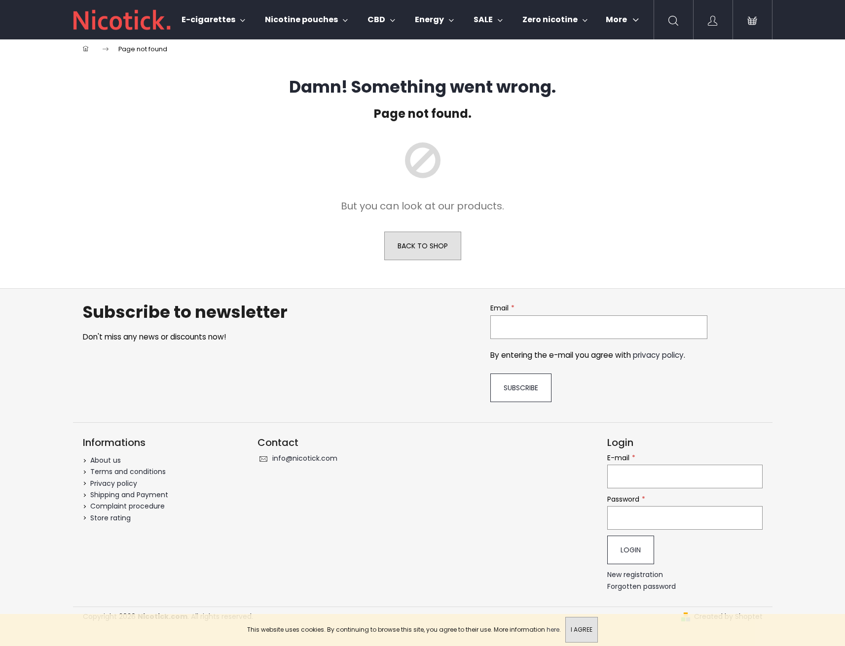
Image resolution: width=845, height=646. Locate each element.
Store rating (110, 518)
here (553, 629)
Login (631, 550)
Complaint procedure (127, 506)
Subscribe (521, 388)
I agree (581, 629)
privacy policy (658, 355)
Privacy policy (113, 483)
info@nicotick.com (304, 458)
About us (105, 460)
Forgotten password (641, 586)
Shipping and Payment (129, 495)
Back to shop (423, 246)
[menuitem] (213, 19)
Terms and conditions (128, 471)
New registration (635, 574)
